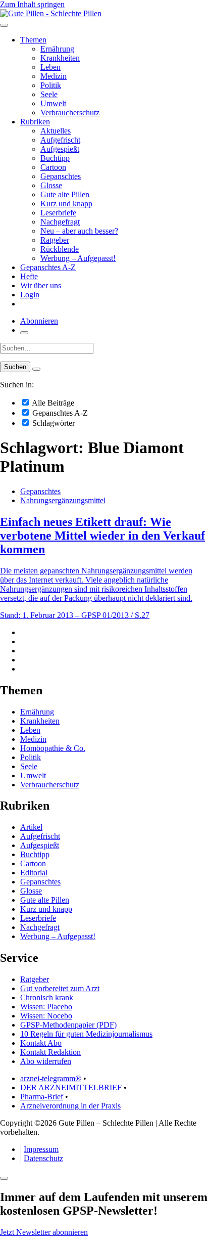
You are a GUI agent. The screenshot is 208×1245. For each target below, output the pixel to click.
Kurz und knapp (66, 203)
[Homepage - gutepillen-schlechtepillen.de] (50, 13)
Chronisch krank (46, 997)
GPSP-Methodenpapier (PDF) (68, 1024)
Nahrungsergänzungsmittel (63, 500)
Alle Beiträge (52, 402)
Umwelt (53, 103)
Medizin (53, 76)
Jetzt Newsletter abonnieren (44, 1232)
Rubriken (35, 121)
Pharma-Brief (41, 1096)
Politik (50, 85)
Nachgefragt (60, 221)
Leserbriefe (58, 212)
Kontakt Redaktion (50, 1052)
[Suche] (24, 332)
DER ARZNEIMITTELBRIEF (71, 1087)
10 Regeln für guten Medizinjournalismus (86, 1034)
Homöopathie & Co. (52, 748)
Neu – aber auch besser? (79, 231)
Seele (49, 94)
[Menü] (4, 25)
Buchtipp (55, 158)
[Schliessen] (4, 1178)
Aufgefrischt (60, 140)
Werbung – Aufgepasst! (78, 258)
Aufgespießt (59, 149)
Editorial (33, 872)
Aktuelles (55, 130)
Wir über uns (40, 285)
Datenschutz (43, 1158)
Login (29, 294)
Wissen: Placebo (46, 1006)
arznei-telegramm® (50, 1078)
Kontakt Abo (41, 1043)
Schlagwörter (52, 423)
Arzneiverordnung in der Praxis (70, 1105)
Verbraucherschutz (69, 112)
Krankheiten (60, 58)
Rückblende (59, 249)
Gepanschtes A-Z (48, 267)
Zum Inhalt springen (32, 4)
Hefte (29, 276)
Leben (50, 67)
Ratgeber (54, 240)
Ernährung (57, 49)
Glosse (51, 185)
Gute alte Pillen (64, 194)
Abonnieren (39, 321)
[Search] (36, 369)
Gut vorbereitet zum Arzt (59, 988)
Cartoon (53, 167)
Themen (33, 39)
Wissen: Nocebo (46, 1015)
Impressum (41, 1149)
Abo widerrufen (45, 1061)
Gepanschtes (60, 176)
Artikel (31, 827)
